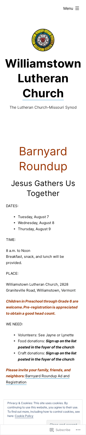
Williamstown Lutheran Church (43, 78)
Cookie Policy (24, 416)
